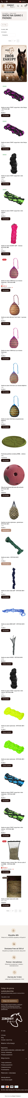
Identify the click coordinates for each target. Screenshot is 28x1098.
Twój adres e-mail (5, 997)
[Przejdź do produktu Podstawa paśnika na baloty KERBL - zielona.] (14, 441)
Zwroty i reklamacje (6, 1052)
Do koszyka (6, 115)
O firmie (3, 1035)
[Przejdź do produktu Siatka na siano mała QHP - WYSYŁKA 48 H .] (14, 578)
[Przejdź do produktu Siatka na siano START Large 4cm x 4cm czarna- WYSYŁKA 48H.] (14, 678)
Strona (10, 40)
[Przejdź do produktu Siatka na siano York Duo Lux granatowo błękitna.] (14, 407)
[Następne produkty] (15, 910)
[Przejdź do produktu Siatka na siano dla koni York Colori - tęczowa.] (14, 305)
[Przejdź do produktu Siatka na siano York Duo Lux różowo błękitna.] (14, 373)
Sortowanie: (4, 32)
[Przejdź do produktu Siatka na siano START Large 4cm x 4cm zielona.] (14, 198)
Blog (2, 1037)
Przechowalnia (5, 1069)
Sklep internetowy (12, 1096)
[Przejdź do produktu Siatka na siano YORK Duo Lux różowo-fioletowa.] (14, 338)
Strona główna (5, 13)
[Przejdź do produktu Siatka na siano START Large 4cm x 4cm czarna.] (14, 163)
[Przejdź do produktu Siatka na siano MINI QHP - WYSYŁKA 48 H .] (14, 612)
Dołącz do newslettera (10, 1001)
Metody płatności (5, 1077)
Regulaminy (4, 1048)
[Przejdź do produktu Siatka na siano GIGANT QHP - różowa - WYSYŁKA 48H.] (14, 233)
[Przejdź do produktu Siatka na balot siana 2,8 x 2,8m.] (14, 887)
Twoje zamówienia (6, 1062)
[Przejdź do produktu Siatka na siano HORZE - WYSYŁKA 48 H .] (14, 645)
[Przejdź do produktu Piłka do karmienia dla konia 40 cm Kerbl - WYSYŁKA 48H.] (14, 475)
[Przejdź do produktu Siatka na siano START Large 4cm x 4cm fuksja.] (14, 130)
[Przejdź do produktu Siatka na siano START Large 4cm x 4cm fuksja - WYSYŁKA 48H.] (14, 95)
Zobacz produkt (7, 664)
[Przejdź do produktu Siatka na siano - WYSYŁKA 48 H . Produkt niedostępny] (14, 545)
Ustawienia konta (6, 1067)
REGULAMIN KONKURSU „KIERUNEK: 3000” (13, 1050)
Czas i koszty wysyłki (6, 1080)
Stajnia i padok (13, 13)
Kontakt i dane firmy (6, 1040)
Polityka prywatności (6, 1055)
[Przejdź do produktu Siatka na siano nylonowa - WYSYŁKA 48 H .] (14, 713)
